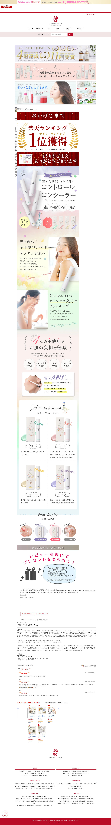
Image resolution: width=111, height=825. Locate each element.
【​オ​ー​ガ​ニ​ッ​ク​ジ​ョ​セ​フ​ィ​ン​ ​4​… (41, 736)
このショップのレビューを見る (90, 666)
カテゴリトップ (20, 108)
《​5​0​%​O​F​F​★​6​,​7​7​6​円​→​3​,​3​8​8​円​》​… (32, 736)
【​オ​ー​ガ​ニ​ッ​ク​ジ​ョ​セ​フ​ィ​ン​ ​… (41, 717)
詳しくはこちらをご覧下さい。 (76, 775)
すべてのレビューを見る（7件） (89, 665)
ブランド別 (26, 109)
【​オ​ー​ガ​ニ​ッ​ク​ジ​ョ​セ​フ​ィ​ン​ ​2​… (31, 717)
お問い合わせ (91, 14)
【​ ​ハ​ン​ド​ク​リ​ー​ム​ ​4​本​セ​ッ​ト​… (51, 717)
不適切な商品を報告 (43, 620)
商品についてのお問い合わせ (29, 620)
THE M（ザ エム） (33, 109)
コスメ (25, 108)
